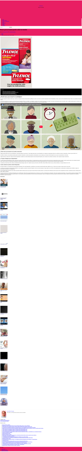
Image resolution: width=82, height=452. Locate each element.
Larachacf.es (41, 5)
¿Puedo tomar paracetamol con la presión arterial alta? (10, 92)
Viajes (3, 23)
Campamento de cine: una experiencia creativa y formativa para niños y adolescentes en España (16, 443)
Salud (3, 22)
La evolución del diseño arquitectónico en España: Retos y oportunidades (13, 444)
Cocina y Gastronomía (5, 21)
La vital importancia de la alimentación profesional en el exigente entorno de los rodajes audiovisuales (17, 437)
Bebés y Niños (4, 20)
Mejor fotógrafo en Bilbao (6, 424)
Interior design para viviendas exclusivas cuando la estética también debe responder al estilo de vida (17, 426)
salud (4, 419)
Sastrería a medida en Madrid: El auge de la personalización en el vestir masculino (14, 442)
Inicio (3, 19)
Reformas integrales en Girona (6, 434)
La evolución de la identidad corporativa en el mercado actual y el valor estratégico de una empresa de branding (19, 427)
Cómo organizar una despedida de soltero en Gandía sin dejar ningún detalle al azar (14, 429)
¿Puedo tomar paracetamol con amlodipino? (8, 91)
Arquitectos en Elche (5, 440)
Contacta (3, 25)
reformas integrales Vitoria (6, 433)
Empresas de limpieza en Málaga (7, 432)
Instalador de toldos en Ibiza (6, 438)
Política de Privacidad (5, 450)
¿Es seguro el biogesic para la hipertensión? (8, 93)
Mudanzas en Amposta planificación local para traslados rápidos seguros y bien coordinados (16, 425)
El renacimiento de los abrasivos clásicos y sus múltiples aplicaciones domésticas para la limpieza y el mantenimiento (19, 439)
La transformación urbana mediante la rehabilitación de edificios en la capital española (15, 436)
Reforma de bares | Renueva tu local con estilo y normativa (11, 445)
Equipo (3, 24)
